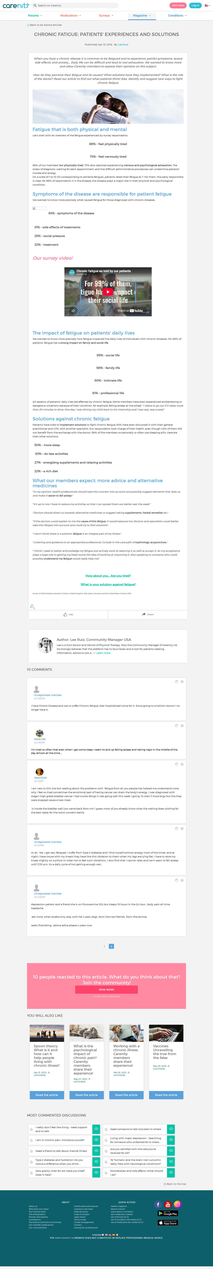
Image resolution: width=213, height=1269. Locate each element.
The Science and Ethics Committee (45, 1222)
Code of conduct (82, 1214)
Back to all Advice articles (45, 24)
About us (33, 1206)
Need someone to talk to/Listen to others (135, 1129)
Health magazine (119, 1206)
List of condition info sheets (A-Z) (126, 1219)
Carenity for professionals (86, 1228)
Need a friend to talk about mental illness (61, 1150)
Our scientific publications (41, 1225)
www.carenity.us (64, 1238)
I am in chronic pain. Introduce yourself (60, 1140)
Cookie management (84, 1222)
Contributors (35, 1219)
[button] (35, 16)
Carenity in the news (83, 1209)
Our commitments (38, 1228)
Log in (195, 5)
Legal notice (79, 1217)
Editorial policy (81, 1211)
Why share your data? (39, 1209)
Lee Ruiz (123, 44)
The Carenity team (37, 1211)
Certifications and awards (86, 1206)
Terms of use (80, 1219)
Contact (78, 1225)
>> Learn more (101, 652)
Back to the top (176, 1183)
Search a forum (118, 1209)
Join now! (178, 5)
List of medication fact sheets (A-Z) (127, 1222)
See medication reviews (122, 1214)
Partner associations (38, 1217)
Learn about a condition (122, 1211)
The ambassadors (37, 1214)
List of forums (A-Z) (120, 1217)
